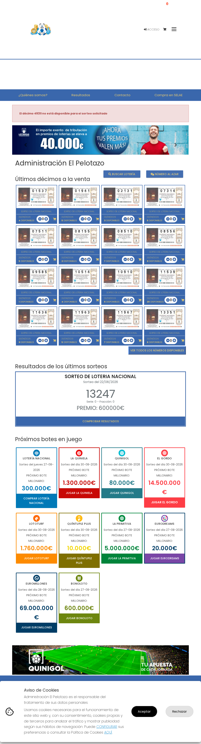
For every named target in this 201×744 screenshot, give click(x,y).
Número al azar (166, 174)
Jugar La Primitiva (122, 558)
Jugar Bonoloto (79, 618)
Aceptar (144, 711)
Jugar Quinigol (122, 493)
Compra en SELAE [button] (168, 95)
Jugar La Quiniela (79, 493)
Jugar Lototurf (36, 558)
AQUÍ (108, 732)
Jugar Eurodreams (164, 558)
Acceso (153, 29)
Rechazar (179, 711)
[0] (166, 29)
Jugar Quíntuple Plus (79, 560)
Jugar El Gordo (164, 502)
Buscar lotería (123, 174)
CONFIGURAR (106, 726)
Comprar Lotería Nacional (36, 500)
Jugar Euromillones (36, 627)
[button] (25, 145)
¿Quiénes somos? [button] (32, 95)
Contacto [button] (122, 95)
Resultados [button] (80, 95)
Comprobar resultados (100, 421)
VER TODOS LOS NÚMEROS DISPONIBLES (157, 350)
